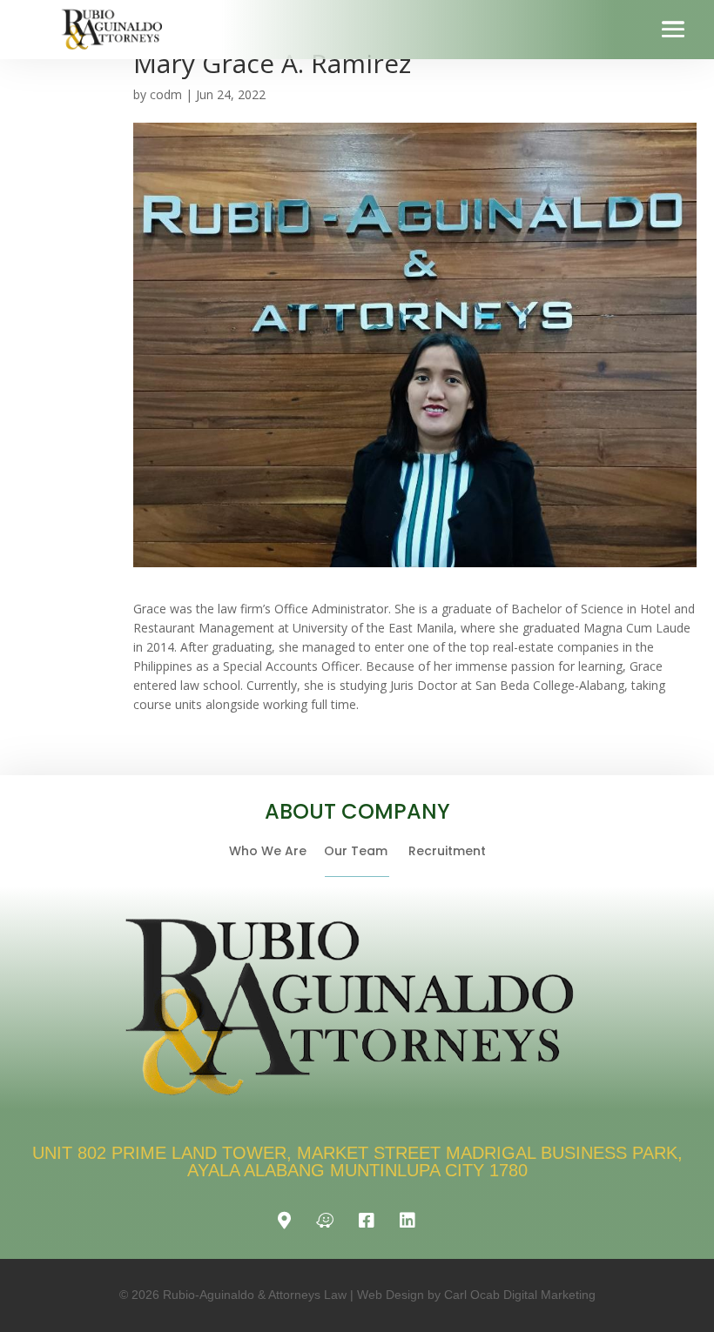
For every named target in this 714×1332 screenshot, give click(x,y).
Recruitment (447, 851)
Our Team (366, 851)
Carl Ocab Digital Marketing (520, 1295)
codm (166, 94)
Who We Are (276, 851)
